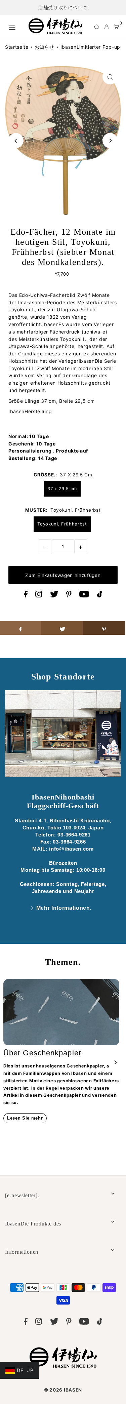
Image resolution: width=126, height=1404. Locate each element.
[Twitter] (54, 595)
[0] (116, 26)
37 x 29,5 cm (62, 488)
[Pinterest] (69, 595)
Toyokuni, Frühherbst (62, 523)
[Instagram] (38, 595)
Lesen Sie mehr (25, 1118)
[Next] (110, 140)
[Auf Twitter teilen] (62, 628)
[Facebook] (26, 595)
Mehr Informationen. (64, 908)
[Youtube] (84, 595)
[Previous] (16, 140)
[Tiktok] (99, 595)
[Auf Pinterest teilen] (104, 628)
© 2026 (63, 1390)
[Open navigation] (15, 26)
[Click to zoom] (110, 76)
